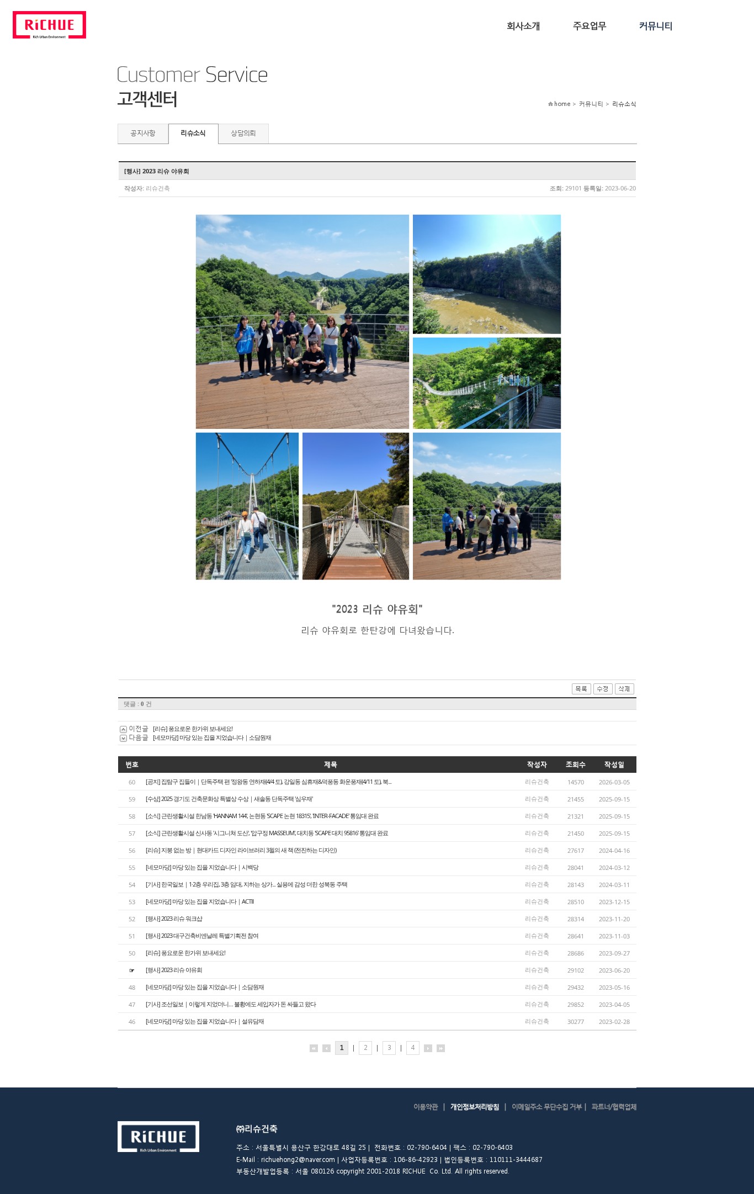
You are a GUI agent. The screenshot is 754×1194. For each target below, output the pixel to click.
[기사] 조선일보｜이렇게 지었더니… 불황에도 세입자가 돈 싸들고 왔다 (231, 1004)
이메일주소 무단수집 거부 (547, 1106)
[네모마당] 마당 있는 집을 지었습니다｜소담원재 (212, 737)
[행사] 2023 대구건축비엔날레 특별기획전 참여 (202, 935)
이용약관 (425, 1106)
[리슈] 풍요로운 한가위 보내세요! (192, 728)
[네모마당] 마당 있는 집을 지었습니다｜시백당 (202, 867)
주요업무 (589, 25)
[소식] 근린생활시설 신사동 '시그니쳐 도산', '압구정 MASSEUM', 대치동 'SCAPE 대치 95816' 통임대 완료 (267, 833)
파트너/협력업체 (614, 1106)
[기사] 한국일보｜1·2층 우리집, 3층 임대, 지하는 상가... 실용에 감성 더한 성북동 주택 (246, 884)
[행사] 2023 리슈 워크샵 (174, 918)
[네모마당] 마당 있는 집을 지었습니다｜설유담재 (205, 1021)
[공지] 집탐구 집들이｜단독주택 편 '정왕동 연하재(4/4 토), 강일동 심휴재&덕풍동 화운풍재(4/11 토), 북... (268, 781)
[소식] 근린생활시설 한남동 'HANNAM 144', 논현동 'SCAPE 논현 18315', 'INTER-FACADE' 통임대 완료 (262, 815)
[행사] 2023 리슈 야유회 (174, 969)
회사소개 (523, 25)
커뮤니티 (655, 25)
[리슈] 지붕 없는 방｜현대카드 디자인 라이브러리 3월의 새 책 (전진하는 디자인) (241, 850)
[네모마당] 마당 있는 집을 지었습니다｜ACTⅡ (199, 901)
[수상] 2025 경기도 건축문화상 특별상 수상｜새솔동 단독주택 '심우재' (229, 798)
